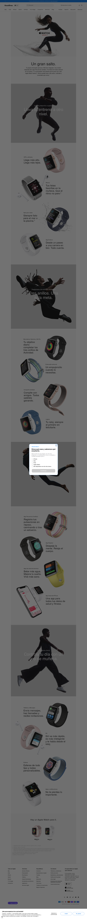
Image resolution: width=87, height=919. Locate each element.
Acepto (66, 913)
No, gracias (78, 913)
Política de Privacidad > (33, 916)
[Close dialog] (56, 445)
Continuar (43, 471)
